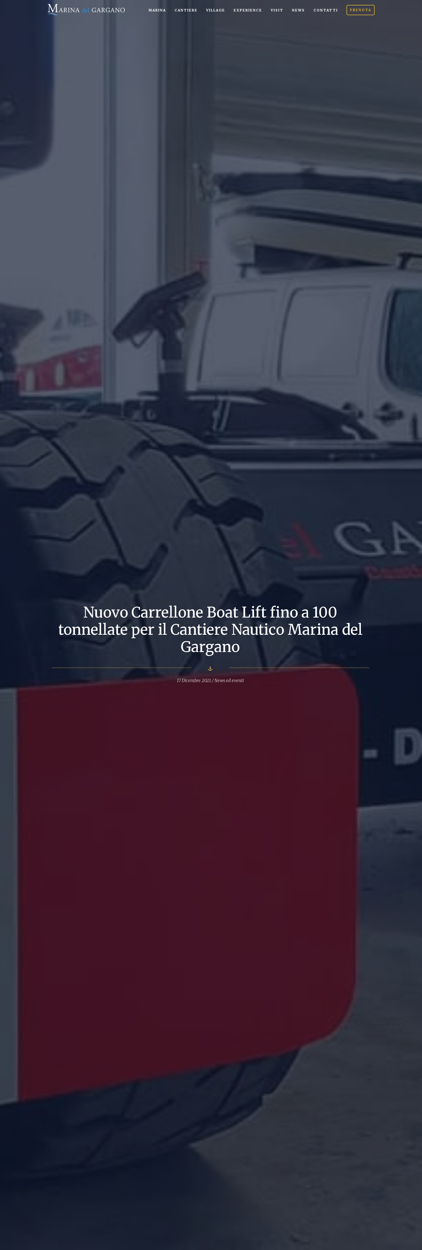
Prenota (360, 10)
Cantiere (186, 10)
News (298, 10)
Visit (277, 10)
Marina (157, 10)
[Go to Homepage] (86, 9)
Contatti (325, 10)
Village (215, 10)
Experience (248, 10)
